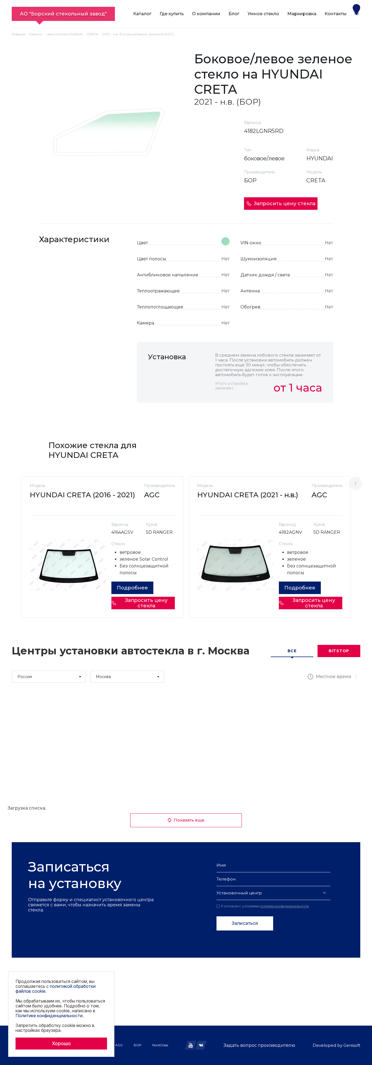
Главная (18, 34)
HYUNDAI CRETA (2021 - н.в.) (247, 495)
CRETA (92, 34)
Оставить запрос (298, 414)
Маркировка (301, 13)
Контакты (336, 13)
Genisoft (351, 1045)
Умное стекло (263, 13)
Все (292, 650)
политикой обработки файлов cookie (56, 988)
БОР (137, 1045)
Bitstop (339, 650)
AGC (119, 1045)
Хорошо (61, 1043)
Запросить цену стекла (284, 204)
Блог (233, 13)
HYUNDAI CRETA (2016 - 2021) (82, 495)
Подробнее (132, 588)
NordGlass (160, 1045)
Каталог (142, 13)
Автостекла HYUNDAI (65, 34)
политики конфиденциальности (284, 906)
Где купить (172, 13)
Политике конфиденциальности (49, 1015)
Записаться (245, 923)
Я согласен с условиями (265, 906)
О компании (206, 13)
